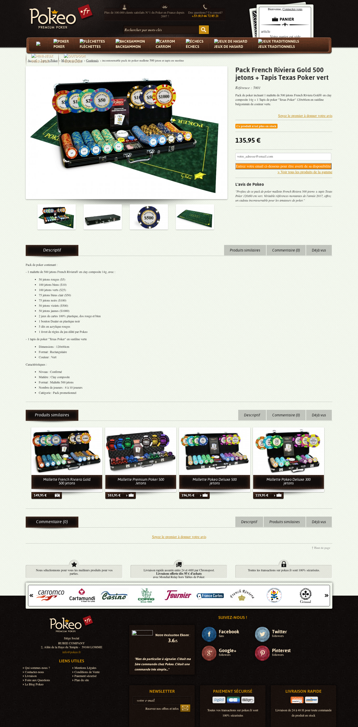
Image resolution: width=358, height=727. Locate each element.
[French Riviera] (242, 595)
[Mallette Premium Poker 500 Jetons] (140, 451)
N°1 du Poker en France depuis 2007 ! (165, 14)
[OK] (185, 708)
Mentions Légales (85, 668)
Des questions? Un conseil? (205, 14)
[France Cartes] (210, 595)
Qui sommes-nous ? (37, 668)
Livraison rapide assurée (159, 570)
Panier (287, 19)
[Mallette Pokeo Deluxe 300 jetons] (288, 451)
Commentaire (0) (286, 250)
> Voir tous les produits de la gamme (305, 171)
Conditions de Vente (87, 672)
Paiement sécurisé (85, 676)
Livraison (31, 676)
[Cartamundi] (82, 595)
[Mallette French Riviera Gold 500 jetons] (66, 451)
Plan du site (81, 680)
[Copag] (146, 595)
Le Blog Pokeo (34, 684)
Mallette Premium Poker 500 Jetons (141, 481)
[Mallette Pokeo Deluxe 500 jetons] (214, 451)
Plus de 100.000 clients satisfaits (124, 12)
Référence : (244, 87)
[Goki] (274, 595)
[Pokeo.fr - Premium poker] (61, 15)
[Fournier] (178, 595)
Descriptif (52, 250)
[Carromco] (50, 595)
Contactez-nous (34, 672)
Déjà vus (319, 250)
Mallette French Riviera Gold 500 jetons (66, 481)
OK (204, 29)
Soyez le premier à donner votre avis (305, 115)
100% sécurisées (308, 570)
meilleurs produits (90, 570)
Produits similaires (245, 250)
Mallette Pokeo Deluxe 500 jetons (215, 481)
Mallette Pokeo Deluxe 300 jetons (289, 481)
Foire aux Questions (37, 680)
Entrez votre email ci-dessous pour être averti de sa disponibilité (283, 166)
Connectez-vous (292, 9)
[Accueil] (39, 45)
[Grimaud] (306, 595)
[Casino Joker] (114, 595)
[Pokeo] (71, 625)
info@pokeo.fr (71, 652)
